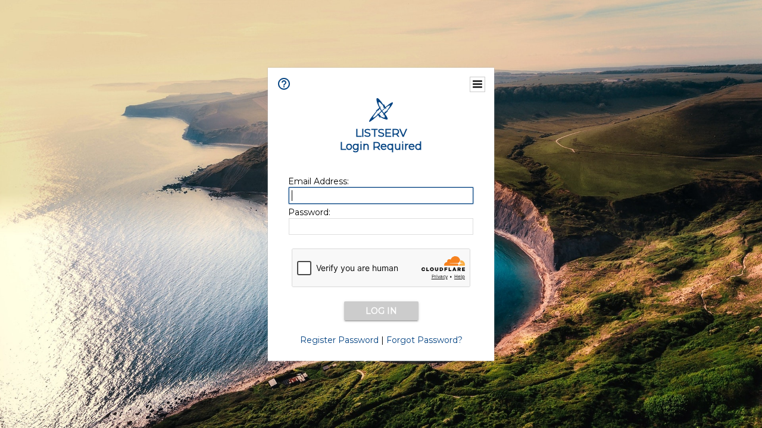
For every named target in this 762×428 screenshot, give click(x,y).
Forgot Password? (424, 340)
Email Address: (318, 181)
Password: (309, 212)
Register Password (339, 340)
